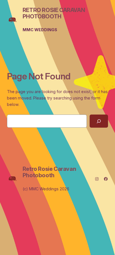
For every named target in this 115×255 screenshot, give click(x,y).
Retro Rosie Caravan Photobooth (54, 13)
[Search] (99, 121)
